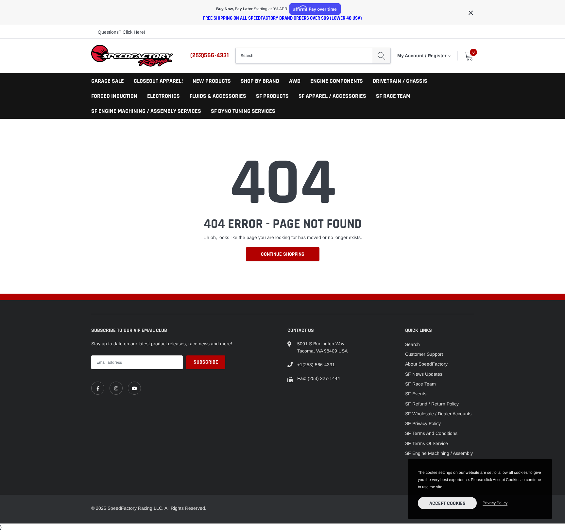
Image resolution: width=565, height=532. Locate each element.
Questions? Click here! (121, 32)
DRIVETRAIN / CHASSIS (400, 81)
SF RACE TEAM (393, 96)
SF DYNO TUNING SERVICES (243, 111)
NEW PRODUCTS (212, 81)
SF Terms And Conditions (431, 433)
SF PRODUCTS (272, 96)
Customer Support (424, 354)
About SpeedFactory (426, 364)
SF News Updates (423, 374)
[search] (381, 55)
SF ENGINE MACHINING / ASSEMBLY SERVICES (146, 111)
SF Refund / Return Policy (432, 403)
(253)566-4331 (209, 55)
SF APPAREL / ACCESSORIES (332, 96)
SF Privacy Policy (423, 423)
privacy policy (495, 503)
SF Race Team (420, 383)
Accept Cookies (447, 503)
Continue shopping (282, 254)
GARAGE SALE (107, 81)
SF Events (415, 393)
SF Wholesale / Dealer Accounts (438, 413)
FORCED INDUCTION (114, 96)
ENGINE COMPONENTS (336, 81)
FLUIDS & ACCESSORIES (218, 96)
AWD (294, 81)
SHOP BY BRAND (260, 81)
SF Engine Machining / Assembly (439, 453)
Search (412, 344)
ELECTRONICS (163, 96)
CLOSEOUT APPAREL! (158, 81)
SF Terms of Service (426, 443)
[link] (97, 388)
